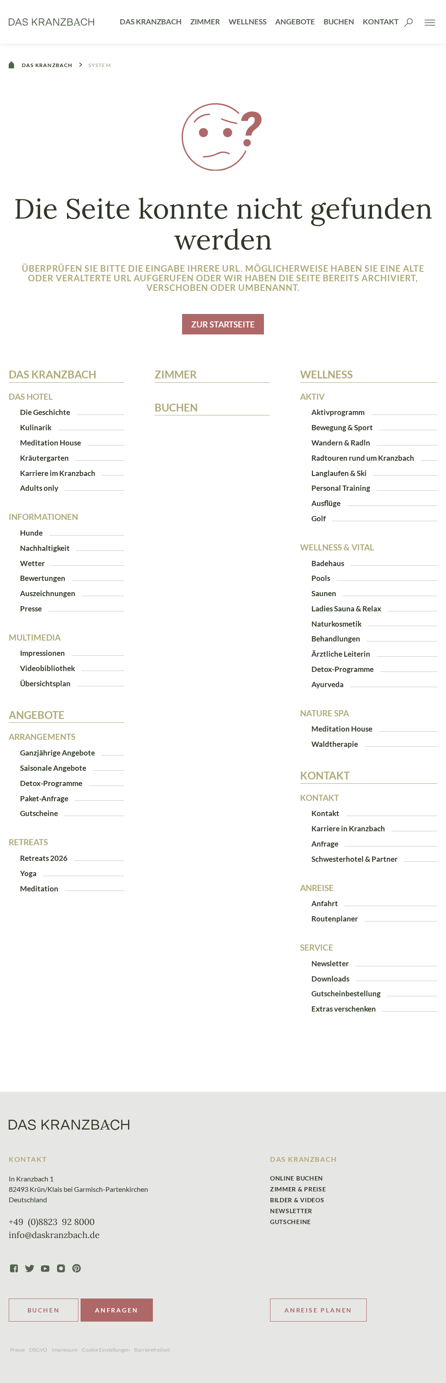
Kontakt (381, 21)
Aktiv (312, 396)
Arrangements (42, 737)
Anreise (317, 888)
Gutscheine (290, 1221)
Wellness (248, 21)
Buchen (339, 21)
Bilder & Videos (297, 1200)
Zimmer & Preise (298, 1189)
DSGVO (38, 1349)
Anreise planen (318, 1310)
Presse (17, 1349)
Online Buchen (296, 1178)
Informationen (43, 517)
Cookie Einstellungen (106, 1349)
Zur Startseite (223, 324)
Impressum (65, 1349)
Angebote (295, 21)
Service (316, 947)
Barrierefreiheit (152, 1349)
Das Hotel (31, 396)
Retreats (28, 842)
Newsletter (291, 1210)
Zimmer (205, 21)
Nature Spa (324, 713)
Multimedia (35, 637)
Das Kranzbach (151, 21)
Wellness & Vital (337, 547)
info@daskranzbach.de (54, 1234)
